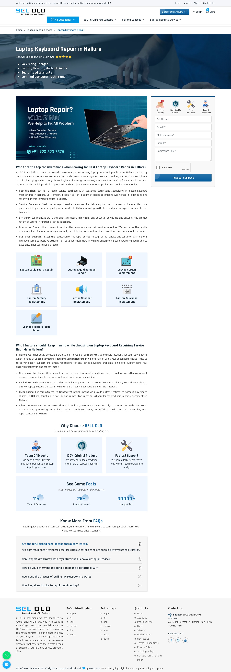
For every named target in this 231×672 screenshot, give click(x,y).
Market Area (144, 634)
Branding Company (152, 668)
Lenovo (73, 626)
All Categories (63, 19)
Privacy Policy (144, 647)
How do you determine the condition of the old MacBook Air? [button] (60, 568)
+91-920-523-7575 (191, 614)
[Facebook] (171, 640)
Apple (73, 613)
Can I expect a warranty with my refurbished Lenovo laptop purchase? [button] (66, 559)
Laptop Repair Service (39, 30)
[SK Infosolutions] (30, 12)
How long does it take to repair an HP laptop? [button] (50, 585)
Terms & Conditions (148, 643)
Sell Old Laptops (131, 19)
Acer (72, 630)
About (187, 3)
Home (177, 3)
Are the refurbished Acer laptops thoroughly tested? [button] (55, 544)
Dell (72, 622)
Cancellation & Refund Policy (149, 658)
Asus (72, 634)
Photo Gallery (144, 622)
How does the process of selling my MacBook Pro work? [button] (56, 577)
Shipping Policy (145, 651)
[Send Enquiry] (7, 665)
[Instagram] (178, 640)
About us (142, 617)
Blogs (196, 3)
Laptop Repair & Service (164, 19)
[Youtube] (185, 640)
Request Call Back (183, 178)
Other (106, 638)
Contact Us (208, 3)
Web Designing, (110, 668)
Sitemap (141, 630)
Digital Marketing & (130, 668)
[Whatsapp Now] (7, 655)
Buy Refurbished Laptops (98, 19)
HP (71, 617)
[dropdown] (74, 20)
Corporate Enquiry (173, 12)
